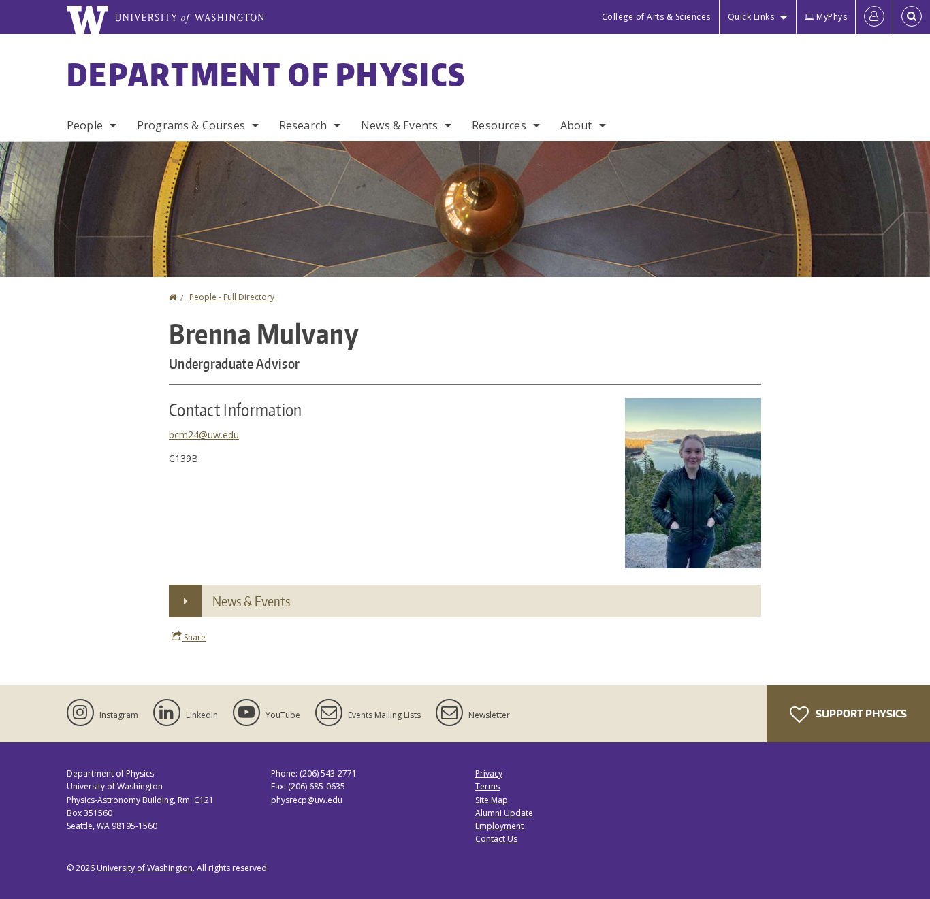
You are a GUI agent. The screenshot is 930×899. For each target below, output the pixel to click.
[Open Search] (911, 17)
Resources (499, 125)
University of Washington (145, 868)
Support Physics (860, 713)
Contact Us (496, 839)
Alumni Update (504, 813)
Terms (487, 786)
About (576, 125)
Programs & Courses (191, 125)
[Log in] (874, 17)
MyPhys (831, 16)
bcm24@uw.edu (204, 434)
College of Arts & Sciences (656, 16)
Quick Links (751, 16)
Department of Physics (266, 74)
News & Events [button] (251, 601)
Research (303, 125)
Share (194, 637)
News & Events (399, 125)
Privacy (488, 773)
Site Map (491, 800)
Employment (499, 826)
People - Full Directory (231, 297)
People (85, 125)
